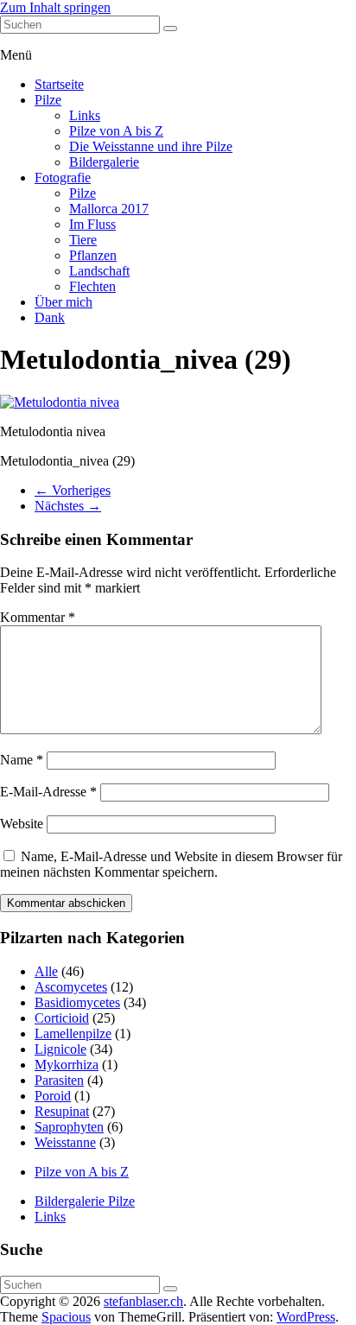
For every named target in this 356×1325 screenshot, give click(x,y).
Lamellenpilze (73, 1033)
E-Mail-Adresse (48, 791)
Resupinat (62, 1111)
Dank (50, 317)
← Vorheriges (73, 490)
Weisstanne (65, 1142)
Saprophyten (69, 1126)
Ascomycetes (71, 986)
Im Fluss (92, 224)
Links (84, 115)
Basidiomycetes (77, 1002)
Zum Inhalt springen (55, 7)
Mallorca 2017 (109, 208)
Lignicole (60, 1049)
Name (21, 759)
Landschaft (99, 270)
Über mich (63, 302)
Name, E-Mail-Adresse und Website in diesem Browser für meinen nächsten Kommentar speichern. (171, 864)
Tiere (83, 239)
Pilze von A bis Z (116, 131)
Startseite (59, 84)
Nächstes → (68, 505)
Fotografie (63, 177)
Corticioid (62, 1018)
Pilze (48, 99)
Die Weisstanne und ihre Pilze (150, 146)
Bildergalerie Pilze (85, 1201)
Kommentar (37, 617)
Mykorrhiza (67, 1064)
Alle (46, 971)
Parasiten (59, 1080)
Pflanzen (93, 255)
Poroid (53, 1095)
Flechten (92, 286)
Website (21, 823)
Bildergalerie (104, 162)
